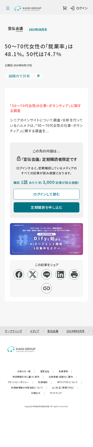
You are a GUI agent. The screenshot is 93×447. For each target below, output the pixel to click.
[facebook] (19, 274)
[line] (46, 274)
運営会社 (47, 371)
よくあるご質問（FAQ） (65, 387)
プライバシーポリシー (20, 382)
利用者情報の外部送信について (29, 387)
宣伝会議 (52, 331)
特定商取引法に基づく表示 (28, 376)
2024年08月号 (38, 29)
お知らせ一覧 (26, 371)
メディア (34, 331)
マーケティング (13, 331)
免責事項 (65, 371)
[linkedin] (60, 274)
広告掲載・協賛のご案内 (63, 376)
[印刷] (74, 274)
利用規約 (45, 382)
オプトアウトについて (69, 382)
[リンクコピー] (46, 288)
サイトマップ (56, 393)
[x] (33, 274)
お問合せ (38, 393)
